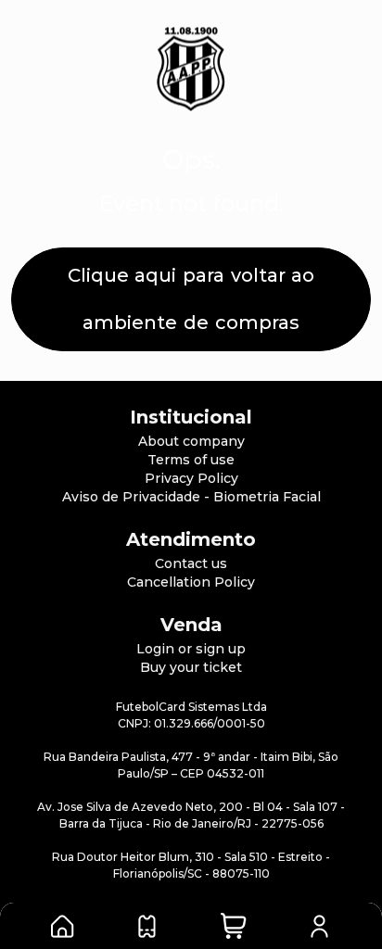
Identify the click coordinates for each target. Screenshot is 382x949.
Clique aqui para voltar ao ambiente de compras (191, 299)
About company (191, 441)
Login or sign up (191, 648)
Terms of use (191, 459)
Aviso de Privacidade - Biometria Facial (191, 496)
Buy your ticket (191, 667)
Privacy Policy (191, 478)
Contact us (191, 563)
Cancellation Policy (191, 582)
